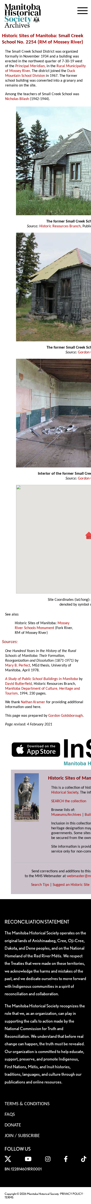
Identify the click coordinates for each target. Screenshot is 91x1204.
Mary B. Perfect (17, 665)
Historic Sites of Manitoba (29, 35)
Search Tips (40, 885)
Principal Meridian (30, 66)
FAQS (10, 1114)
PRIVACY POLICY (71, 1194)
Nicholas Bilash (17, 99)
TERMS (9, 1197)
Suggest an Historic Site (71, 885)
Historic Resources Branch (60, 226)
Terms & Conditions (27, 1104)
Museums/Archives (66, 815)
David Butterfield (18, 684)
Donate (13, 1125)
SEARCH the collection (68, 801)
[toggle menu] (82, 9)
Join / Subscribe (22, 1135)
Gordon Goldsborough (65, 716)
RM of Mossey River (60, 42)
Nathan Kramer (33, 702)
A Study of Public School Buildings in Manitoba (41, 679)
